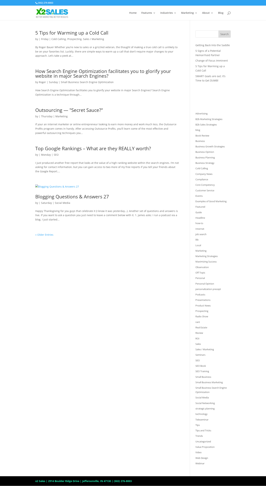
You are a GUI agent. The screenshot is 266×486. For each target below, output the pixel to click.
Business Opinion (204, 151)
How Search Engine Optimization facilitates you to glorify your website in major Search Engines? (103, 73)
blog (197, 130)
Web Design (201, 458)
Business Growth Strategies (210, 146)
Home (133, 13)
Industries (166, 13)
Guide (198, 212)
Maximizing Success (206, 261)
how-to (199, 223)
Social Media (62, 203)
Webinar (199, 463)
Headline (200, 217)
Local (198, 245)
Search (224, 34)
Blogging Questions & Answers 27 (72, 196)
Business (200, 141)
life (197, 239)
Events (199, 195)
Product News (203, 305)
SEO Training (202, 371)
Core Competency (205, 184)
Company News (203, 174)
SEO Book (200, 365)
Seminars (200, 354)
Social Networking (205, 403)
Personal (200, 278)
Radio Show (201, 316)
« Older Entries (44, 234)
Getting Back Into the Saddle (212, 45)
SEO (56, 154)
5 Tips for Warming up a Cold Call (71, 33)
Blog (220, 13)
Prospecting (74, 39)
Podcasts (200, 294)
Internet (199, 228)
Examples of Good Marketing (211, 201)
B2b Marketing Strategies (208, 119)
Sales (198, 344)
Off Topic (200, 272)
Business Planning (205, 157)
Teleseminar (201, 419)
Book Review (202, 135)
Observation (202, 267)
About (206, 13)
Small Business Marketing (209, 382)
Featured (200, 206)
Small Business (203, 376)
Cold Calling (58, 39)
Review (199, 332)
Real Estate (201, 327)
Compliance (201, 179)
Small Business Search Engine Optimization (87, 82)
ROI (197, 338)
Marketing (187, 13)
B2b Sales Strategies (206, 124)
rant (197, 322)
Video (198, 452)
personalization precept (208, 289)
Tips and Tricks (203, 430)
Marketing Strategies (206, 256)
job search (200, 234)
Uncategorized (203, 441)
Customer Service (204, 190)
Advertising (201, 113)
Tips (197, 425)
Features (146, 13)
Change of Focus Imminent (211, 60)
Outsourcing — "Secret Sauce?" (69, 110)
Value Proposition (205, 447)
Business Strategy (204, 163)
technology (201, 414)
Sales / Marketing (93, 39)
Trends (199, 435)
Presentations (202, 300)
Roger (42, 82)
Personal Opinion (204, 283)
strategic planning (205, 408)
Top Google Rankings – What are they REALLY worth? (93, 148)
